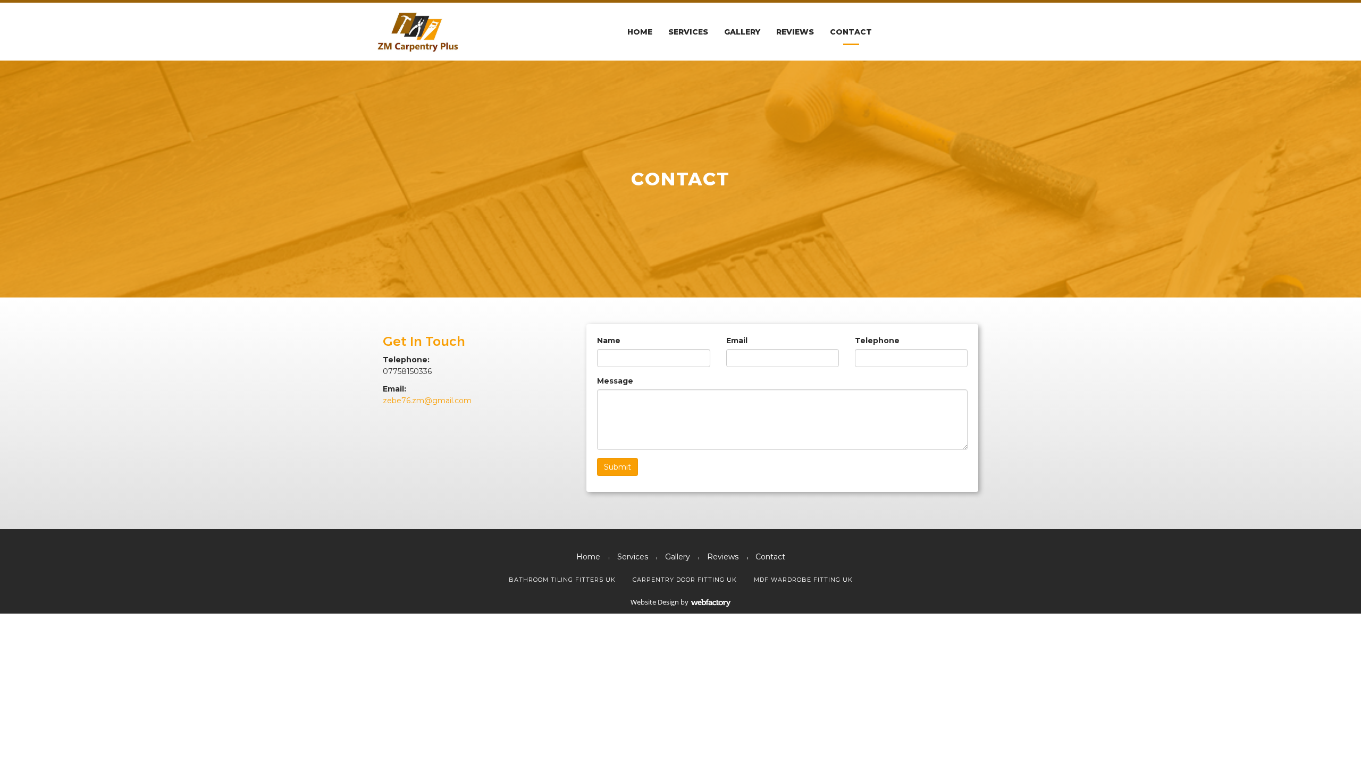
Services (688, 32)
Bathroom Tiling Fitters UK (562, 579)
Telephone (877, 340)
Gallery (742, 32)
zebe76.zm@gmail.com (427, 400)
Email (736, 340)
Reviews (795, 32)
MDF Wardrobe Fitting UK (803, 579)
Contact (851, 32)
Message (615, 381)
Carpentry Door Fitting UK (685, 579)
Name (608, 340)
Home (639, 32)
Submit (617, 467)
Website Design (655, 602)
